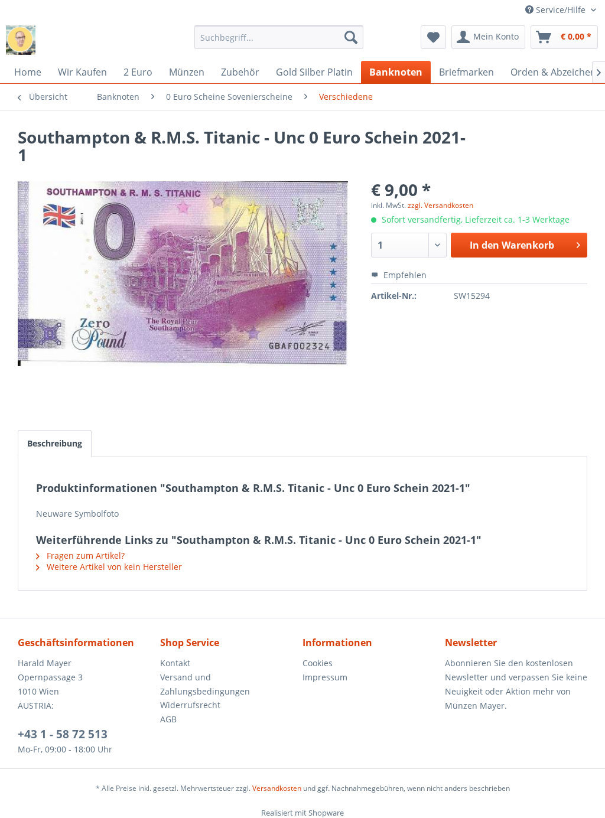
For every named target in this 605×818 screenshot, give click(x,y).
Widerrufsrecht (190, 705)
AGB (168, 719)
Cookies (317, 663)
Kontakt (175, 663)
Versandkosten (276, 788)
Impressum (324, 677)
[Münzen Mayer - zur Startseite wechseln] (20, 40)
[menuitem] (279, 37)
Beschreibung (54, 443)
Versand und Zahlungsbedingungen (205, 684)
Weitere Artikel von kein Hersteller (113, 566)
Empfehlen (404, 275)
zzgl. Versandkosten (440, 205)
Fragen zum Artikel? (84, 555)
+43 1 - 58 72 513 (63, 734)
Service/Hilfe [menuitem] (561, 9)
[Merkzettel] (433, 37)
